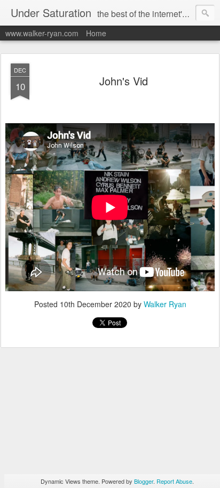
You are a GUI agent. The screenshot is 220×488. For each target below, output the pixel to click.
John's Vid (123, 81)
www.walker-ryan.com (41, 33)
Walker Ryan (165, 304)
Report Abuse (174, 481)
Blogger (143, 481)
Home (96, 33)
